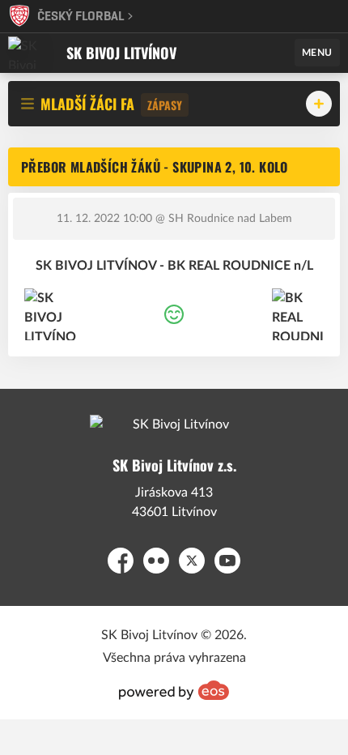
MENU (317, 53)
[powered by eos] (174, 690)
